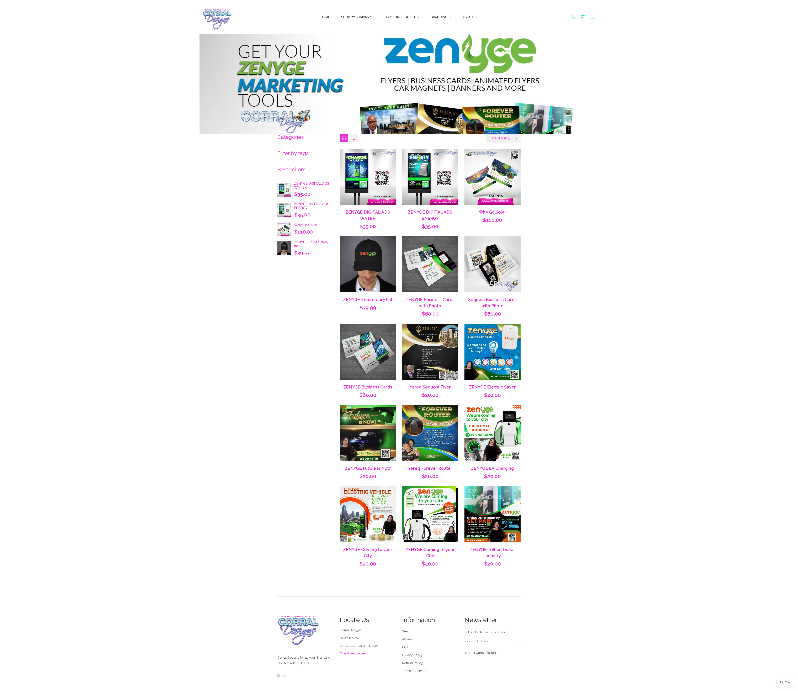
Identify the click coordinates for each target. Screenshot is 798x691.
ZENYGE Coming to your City (367, 552)
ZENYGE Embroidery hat (311, 244)
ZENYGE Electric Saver (492, 387)
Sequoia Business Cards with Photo (492, 302)
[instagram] (284, 675)
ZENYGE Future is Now (368, 468)
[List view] (354, 138)
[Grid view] (344, 138)
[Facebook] (278, 675)
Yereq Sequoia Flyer (430, 387)
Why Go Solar (305, 225)
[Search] (573, 17)
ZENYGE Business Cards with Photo (430, 302)
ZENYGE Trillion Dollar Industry (492, 552)
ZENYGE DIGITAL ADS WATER (311, 185)
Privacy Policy (412, 655)
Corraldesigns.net (353, 653)
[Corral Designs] (217, 17)
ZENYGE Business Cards (367, 387)
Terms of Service (414, 671)
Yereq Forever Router (430, 468)
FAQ (405, 647)
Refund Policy (412, 663)
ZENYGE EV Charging (492, 468)
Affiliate (407, 639)
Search (407, 631)
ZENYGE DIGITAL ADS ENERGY (311, 206)
